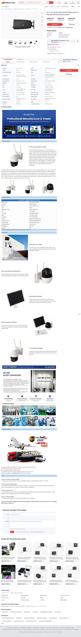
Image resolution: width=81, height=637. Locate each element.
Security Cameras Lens (63, 618)
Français (24, 629)
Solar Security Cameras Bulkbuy (45, 621)
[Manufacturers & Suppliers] (8, 2)
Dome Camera (5, 612)
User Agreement (47, 632)
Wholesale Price (42, 627)
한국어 (51, 629)
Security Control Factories (29, 618)
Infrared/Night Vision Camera (46, 612)
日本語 (54, 629)
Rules (79, 6)
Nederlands (43, 629)
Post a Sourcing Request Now (37, 532)
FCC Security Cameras (6, 621)
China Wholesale (35, 627)
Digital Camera (43, 595)
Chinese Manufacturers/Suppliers (25, 627)
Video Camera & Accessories (16, 612)
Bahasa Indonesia (76, 629)
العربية (47, 629)
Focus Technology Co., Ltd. (32, 632)
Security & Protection (8, 8)
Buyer (52, 6)
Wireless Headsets (63, 600)
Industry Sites (48, 627)
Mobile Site (68, 627)
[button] (53, 62)
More (2, 623)
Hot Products (9, 627)
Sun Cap (3, 600)
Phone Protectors (4, 597)
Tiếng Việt (69, 629)
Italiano (34, 629)
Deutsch (38, 629)
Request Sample (69, 27)
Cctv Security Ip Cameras (18, 621)
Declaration (54, 632)
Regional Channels (55, 627)
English (11, 629)
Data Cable (23, 597)
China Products (15, 627)
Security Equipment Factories (8, 618)
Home (2, 8)
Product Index (62, 627)
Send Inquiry (55, 24)
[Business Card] (77, 65)
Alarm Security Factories (42, 618)
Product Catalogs (19, 592)
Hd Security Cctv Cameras (31, 621)
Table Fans (42, 600)
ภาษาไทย (61, 629)
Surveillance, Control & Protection (19, 8)
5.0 (64, 61)
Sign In (48, 53)
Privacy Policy (59, 632)
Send (12, 532)
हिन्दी (57, 629)
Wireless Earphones (25, 595)
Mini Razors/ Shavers (25, 600)
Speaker (42, 597)
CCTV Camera (28, 8)
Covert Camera (57, 612)
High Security (19, 618)
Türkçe (65, 629)
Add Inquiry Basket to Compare (23, 46)
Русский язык (29, 629)
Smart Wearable (4, 595)
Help (58, 6)
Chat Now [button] (72, 24)
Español (15, 629)
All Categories (5, 6)
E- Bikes (61, 597)
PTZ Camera (34, 8)
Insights (72, 627)
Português (19, 629)
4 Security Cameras (53, 618)
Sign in (78, 3)
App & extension (65, 6)
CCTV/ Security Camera (64, 595)
